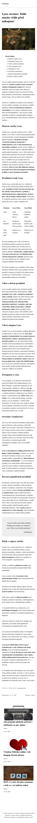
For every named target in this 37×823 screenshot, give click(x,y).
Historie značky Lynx (15, 59)
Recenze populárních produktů (17, 74)
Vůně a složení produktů (16, 64)
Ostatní (33, 695)
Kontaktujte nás (21, 688)
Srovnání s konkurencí (15, 71)
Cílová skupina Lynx (14, 66)
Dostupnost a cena (14, 69)
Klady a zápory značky (15, 76)
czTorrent (5, 3)
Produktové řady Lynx (15, 61)
